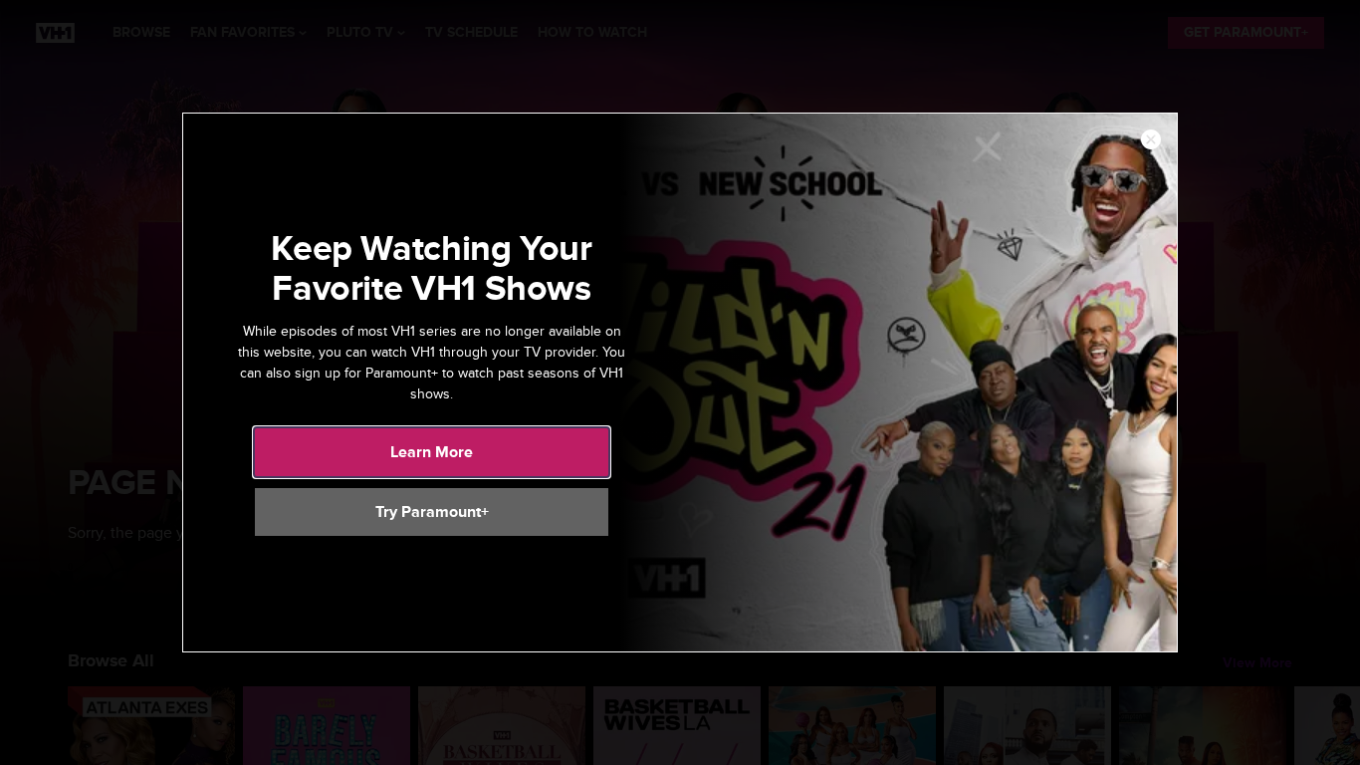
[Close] (1151, 140)
